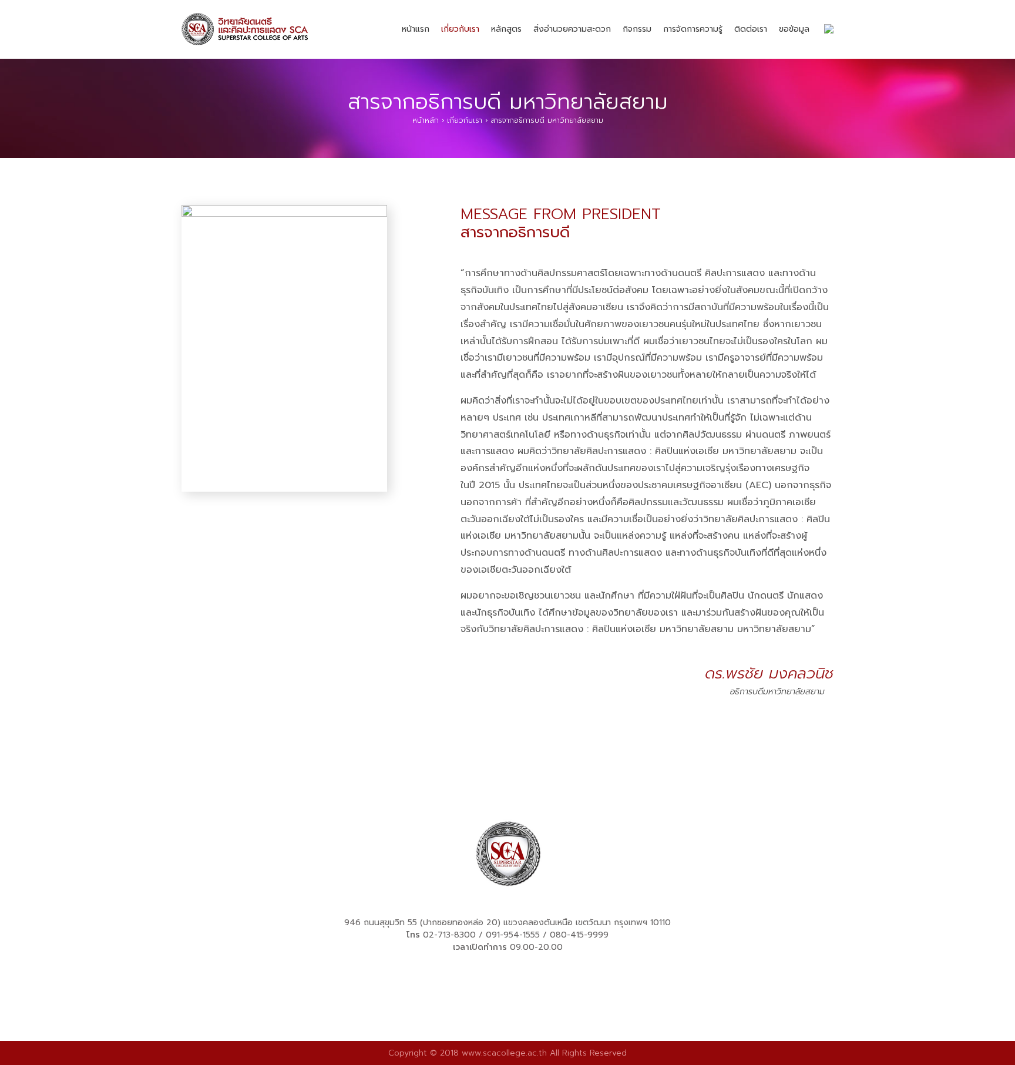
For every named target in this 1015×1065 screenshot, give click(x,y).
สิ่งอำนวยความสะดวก (572, 29)
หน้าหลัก (425, 120)
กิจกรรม (637, 29)
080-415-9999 (579, 935)
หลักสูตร (506, 29)
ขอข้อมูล (794, 29)
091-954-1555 (513, 935)
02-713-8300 (449, 935)
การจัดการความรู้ (692, 29)
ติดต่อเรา (750, 29)
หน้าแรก (415, 29)
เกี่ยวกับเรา (460, 29)
